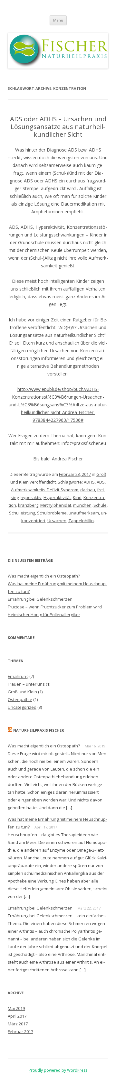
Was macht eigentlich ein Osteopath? (44, 576)
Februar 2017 (20, 1031)
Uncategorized (22, 707)
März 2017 (18, 1024)
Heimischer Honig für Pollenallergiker (44, 614)
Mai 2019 (16, 1008)
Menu (58, 20)
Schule (100, 505)
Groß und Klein (22, 692)
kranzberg (28, 505)
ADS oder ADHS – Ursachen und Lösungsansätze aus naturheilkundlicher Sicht (58, 127)
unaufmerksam (84, 513)
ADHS (89, 482)
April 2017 (17, 1016)
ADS (101, 482)
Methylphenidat (55, 505)
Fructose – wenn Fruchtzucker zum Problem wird (55, 607)
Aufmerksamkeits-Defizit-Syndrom (44, 490)
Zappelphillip (81, 520)
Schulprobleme (52, 513)
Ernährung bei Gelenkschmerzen (40, 599)
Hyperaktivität (57, 497)
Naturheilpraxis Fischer (38, 730)
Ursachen (56, 520)
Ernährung (18, 676)
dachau (87, 490)
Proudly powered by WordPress (58, 1070)
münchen (82, 505)
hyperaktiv (31, 497)
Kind (77, 497)
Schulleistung (22, 513)
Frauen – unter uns (26, 684)
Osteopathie (20, 699)
